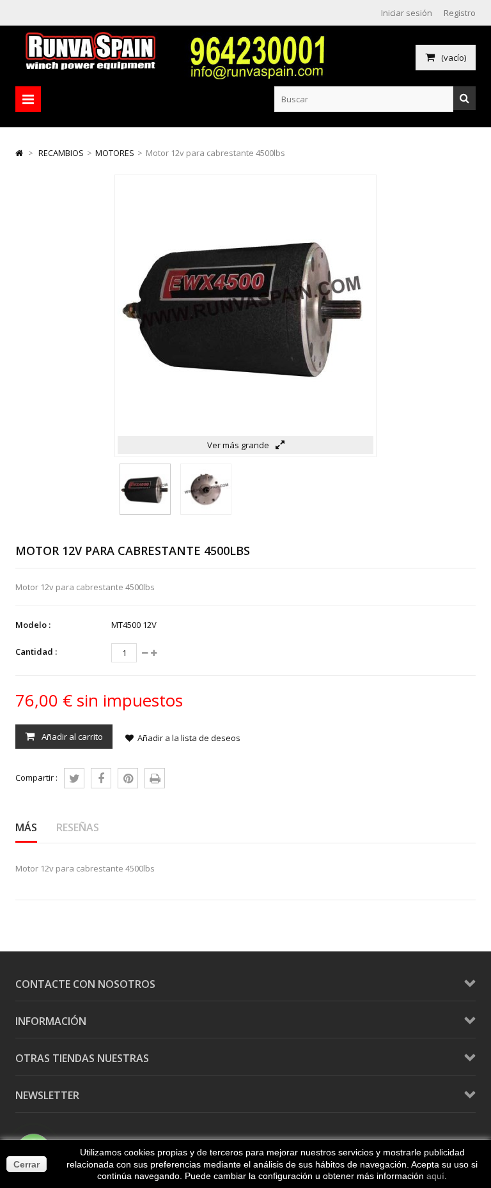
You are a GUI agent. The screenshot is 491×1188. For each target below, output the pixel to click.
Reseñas (77, 827)
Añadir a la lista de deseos (188, 738)
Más (26, 827)
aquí (435, 1176)
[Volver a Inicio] (19, 153)
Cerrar (26, 1164)
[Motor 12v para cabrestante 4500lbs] (145, 511)
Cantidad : (36, 651)
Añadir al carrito (71, 736)
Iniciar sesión (406, 13)
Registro (460, 13)
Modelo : (33, 624)
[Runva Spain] (93, 66)
